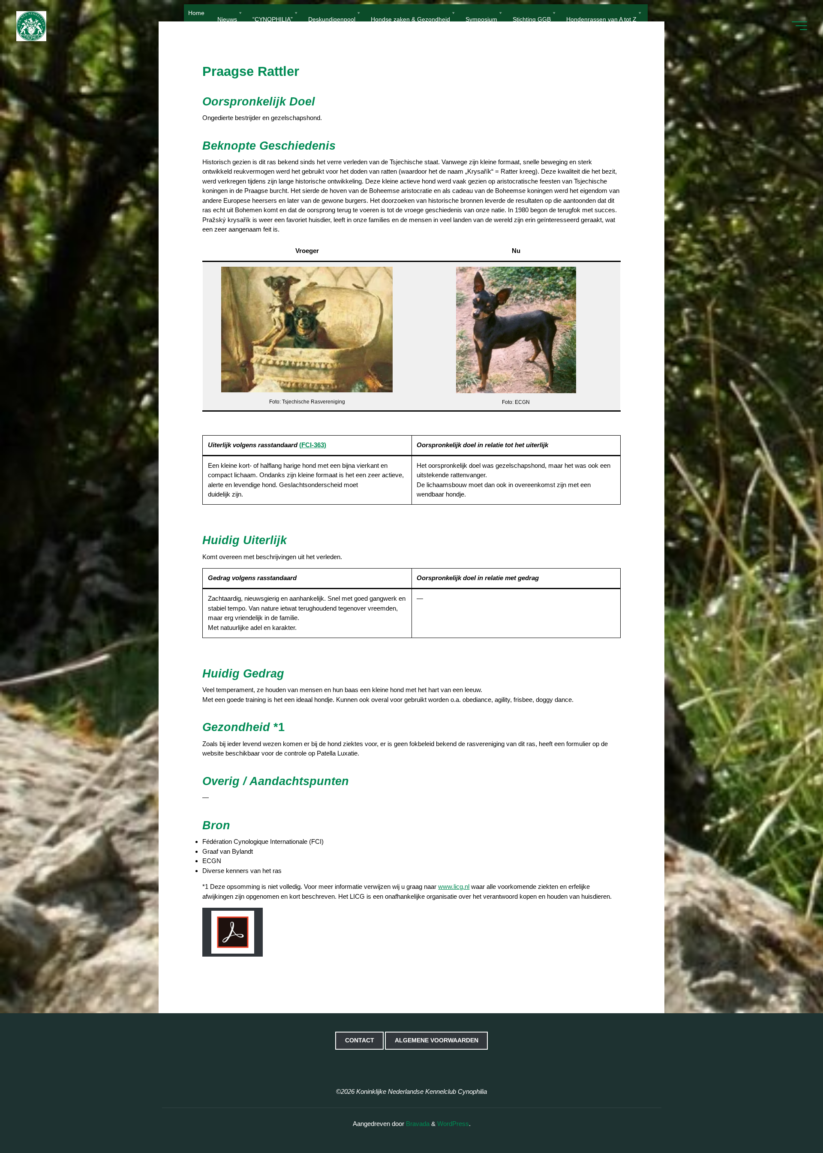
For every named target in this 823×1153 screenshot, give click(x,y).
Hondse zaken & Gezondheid (410, 18)
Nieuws (227, 18)
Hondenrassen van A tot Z (601, 18)
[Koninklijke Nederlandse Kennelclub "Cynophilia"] (31, 25)
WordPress (453, 1123)
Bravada (417, 1123)
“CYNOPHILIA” (272, 18)
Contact (359, 1040)
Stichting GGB (532, 18)
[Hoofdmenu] (799, 25)
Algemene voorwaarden (436, 1040)
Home (196, 12)
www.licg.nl (453, 886)
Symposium (481, 18)
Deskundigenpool (331, 18)
